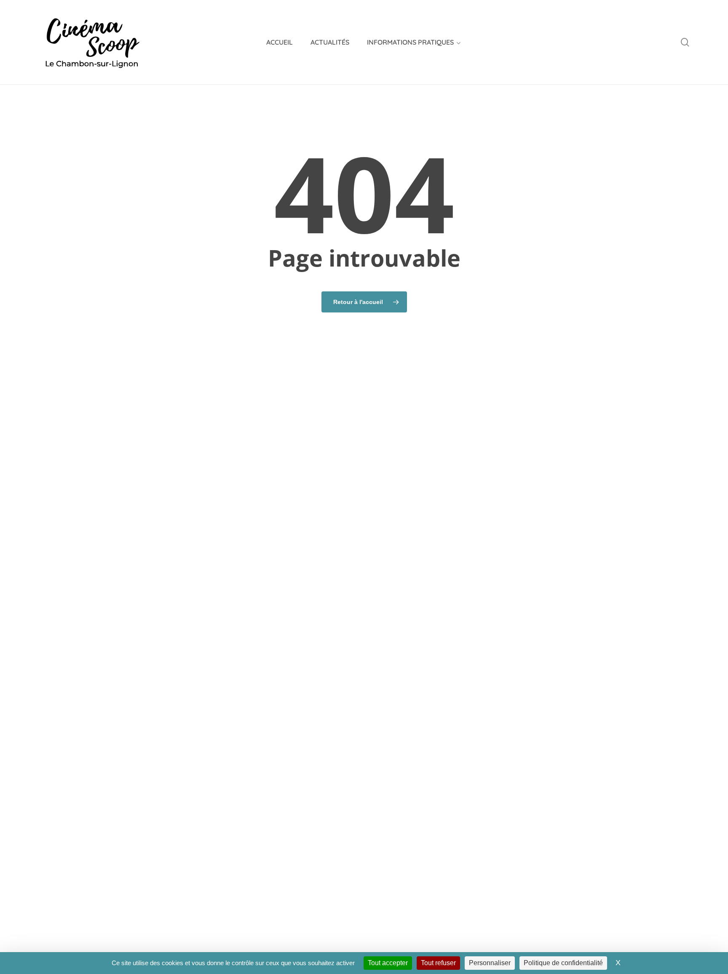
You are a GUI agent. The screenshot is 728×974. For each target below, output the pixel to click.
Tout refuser (438, 962)
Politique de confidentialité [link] (563, 962)
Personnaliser (490, 962)
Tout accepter (388, 962)
